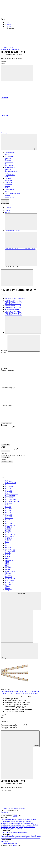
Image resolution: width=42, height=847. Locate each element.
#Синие (7, 586)
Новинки (8, 207)
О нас (7, 22)
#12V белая (9, 497)
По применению (6, 405)
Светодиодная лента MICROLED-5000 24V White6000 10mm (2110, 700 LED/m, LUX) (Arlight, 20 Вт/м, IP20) (20, 692)
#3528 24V (8, 538)
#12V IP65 (8, 488)
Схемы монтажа (20, 838)
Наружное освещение (8, 183)
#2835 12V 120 (10, 525)
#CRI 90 (7, 553)
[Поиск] (17, 73)
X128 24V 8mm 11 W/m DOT (15, 298)
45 (4, 459)
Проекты (8, 26)
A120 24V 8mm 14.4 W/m (13, 311)
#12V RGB (8, 492)
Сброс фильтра (6, 423)
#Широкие (8, 590)
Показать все (21, 593)
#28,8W (7, 520)
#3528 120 (8, 532)
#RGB (7, 566)
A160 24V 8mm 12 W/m (13, 306)
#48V (7, 543)
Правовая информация (9, 814)
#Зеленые (8, 575)
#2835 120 (8, 521)
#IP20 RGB (9, 560)
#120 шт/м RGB (10, 483)
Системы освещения (8, 179)
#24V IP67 (8, 514)
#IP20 (7, 558)
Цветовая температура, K (9, 449)
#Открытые (9, 582)
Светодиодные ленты (8, 819)
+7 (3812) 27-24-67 (7, 808)
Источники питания (9, 157)
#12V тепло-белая (11, 499)
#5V (6, 545)
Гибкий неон (7, 187)
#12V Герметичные (11, 494)
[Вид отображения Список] (17, 634)
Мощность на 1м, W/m (8, 427)
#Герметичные (10, 571)
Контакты (15, 49)
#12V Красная (10, 496)
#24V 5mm (8, 508)
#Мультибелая (10, 578)
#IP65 (7, 562)
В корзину (35, 745)
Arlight (15, 816)
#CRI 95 (7, 555)
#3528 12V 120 (10, 534)
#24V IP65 (8, 512)
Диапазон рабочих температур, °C (13, 455)
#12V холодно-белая (12, 501)
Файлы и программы (33, 838)
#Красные (8, 577)
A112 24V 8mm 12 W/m (13, 304)
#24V (7, 505)
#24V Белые (9, 518)
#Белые (7, 569)
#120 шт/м (8, 481)
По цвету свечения (7, 370)
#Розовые (8, 584)
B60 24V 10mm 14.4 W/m (13, 315)
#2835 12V (8, 523)
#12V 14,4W (9, 486)
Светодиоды (9, 197)
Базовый (4, 368)
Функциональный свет (15, 823)
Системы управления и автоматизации (18, 820)
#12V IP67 (8, 490)
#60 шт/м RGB (10, 551)
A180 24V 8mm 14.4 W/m (13, 313)
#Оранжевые (9, 580)
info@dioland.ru (19, 808)
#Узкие (7, 588)
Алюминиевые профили (10, 168)
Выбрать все (5, 444)
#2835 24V (8, 527)
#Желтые (8, 573)
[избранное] (17, 771)
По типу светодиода (8, 387)
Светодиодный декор (11, 827)
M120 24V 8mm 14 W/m (13, 309)
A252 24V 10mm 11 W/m (13, 302)
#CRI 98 (7, 556)
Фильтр (4, 658)
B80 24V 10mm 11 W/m (13, 300)
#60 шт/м (8, 547)
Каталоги (4, 836)
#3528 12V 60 (9, 536)
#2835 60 (8, 529)
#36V (7, 542)
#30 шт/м (8, 531)
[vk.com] (16, 806)
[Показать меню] (21, 221)
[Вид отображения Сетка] (17, 618)
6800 (5, 453)
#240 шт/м (8, 503)
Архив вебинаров (24, 836)
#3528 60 (8, 540)
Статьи (32, 836)
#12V (7, 485)
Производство (10, 832)
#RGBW (8, 567)
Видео (9, 836)
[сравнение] (17, 755)
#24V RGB (8, 516)
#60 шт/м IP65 (10, 549)
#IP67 (7, 564)
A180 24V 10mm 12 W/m (13, 307)
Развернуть (23, 317)
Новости (8, 24)
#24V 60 (8, 510)
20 (4, 447)
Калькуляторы (9, 838)
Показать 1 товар (7, 461)
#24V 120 (8, 507)
